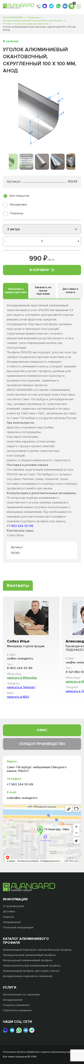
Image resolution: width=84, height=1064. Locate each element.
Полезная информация (18, 927)
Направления (12, 922)
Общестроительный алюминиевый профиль (32, 965)
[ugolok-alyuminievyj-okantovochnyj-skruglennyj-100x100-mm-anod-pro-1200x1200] (42, 114)
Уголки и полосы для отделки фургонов (25, 23)
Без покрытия (19, 196)
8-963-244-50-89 (19, 668)
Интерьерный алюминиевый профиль (28, 960)
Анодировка (18, 204)
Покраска (16, 213)
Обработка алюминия (17, 1010)
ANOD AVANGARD (13, 17)
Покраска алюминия (16, 1005)
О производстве (13, 906)
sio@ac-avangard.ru (20, 658)
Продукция (33, 17)
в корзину (39, 270)
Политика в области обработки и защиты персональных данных (39, 1052)
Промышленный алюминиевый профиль (29, 955)
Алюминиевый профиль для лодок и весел (31, 970)
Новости (8, 917)
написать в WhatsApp (22, 678)
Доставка (9, 911)
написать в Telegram (21, 687)
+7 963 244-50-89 (20, 526)
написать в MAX (18, 697)
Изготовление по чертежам (21, 994)
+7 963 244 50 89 (39, 6)
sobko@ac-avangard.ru (22, 798)
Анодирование (12, 999)
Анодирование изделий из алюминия (27, 976)
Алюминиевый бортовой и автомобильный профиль (33, 20)
